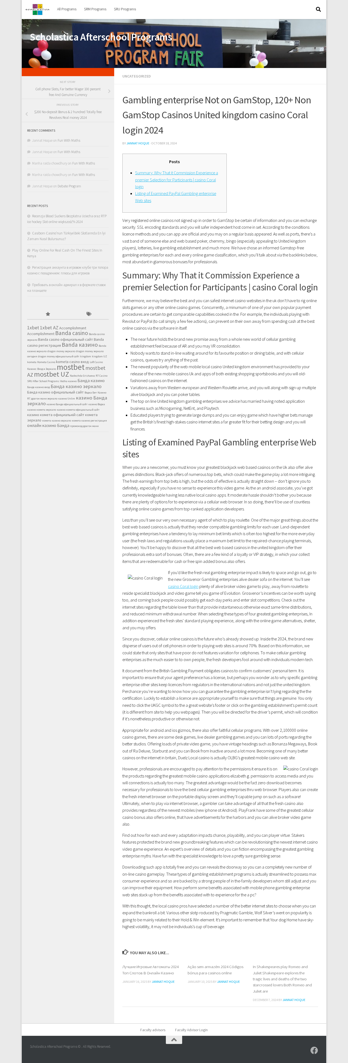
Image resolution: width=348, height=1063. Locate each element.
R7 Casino (101, 375)
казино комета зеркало (41, 409)
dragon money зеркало (61, 351)
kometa (31, 362)
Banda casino (71, 333)
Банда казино (91, 380)
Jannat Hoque (137, 143)
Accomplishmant (72, 328)
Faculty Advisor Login (191, 1029)
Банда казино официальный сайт (55, 392)
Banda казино (80, 344)
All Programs (66, 9)
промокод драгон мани (84, 426)
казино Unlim (66, 398)
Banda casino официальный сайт (65, 339)
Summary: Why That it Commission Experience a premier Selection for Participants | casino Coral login (176, 179)
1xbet (33, 327)
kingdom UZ (99, 356)
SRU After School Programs (43, 381)
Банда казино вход (38, 387)
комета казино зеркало (56, 420)
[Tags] (88, 314)
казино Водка (96, 404)
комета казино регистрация (89, 420)
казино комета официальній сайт (55, 414)
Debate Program (69, 186)
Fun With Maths (69, 140)
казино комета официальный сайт (78, 409)
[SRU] (314, 1050)
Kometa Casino (46, 362)
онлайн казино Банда (48, 425)
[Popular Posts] (47, 314)
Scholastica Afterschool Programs (101, 37)
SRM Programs (95, 9)
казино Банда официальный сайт (67, 404)
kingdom (85, 356)
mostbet (71, 367)
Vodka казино (68, 381)
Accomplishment (40, 333)
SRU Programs (125, 9)
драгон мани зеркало (44, 398)
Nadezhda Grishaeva (82, 375)
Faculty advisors (152, 1029)
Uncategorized (136, 76)
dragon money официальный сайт (58, 356)
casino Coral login (183, 586)
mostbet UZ (51, 374)
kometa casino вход (72, 361)
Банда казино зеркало (76, 386)
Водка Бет (91, 392)
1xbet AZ (49, 327)
